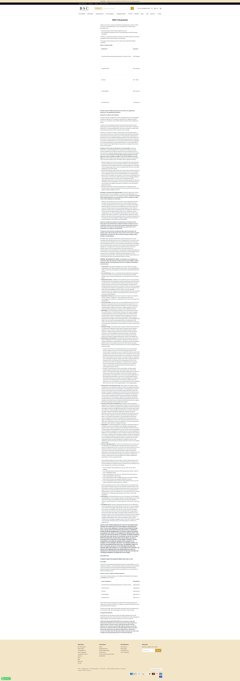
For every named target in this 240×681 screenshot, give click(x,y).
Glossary (96, 3)
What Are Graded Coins (83, 3)
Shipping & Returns (103, 648)
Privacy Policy (102, 652)
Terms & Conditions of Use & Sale (106, 654)
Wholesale (136, 13)
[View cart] (160, 8)
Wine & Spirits (124, 647)
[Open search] (152, 8)
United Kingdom (155, 669)
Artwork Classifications (104, 650)
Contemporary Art (100, 13)
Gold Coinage (90, 13)
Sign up (158, 650)
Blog (147, 13)
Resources (152, 13)
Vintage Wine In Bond (121, 13)
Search (100, 647)
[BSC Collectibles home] (84, 8)
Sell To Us (130, 13)
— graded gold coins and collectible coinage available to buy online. (120, 1)
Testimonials (91, 3)
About (142, 13)
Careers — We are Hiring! (104, 3)
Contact (159, 13)
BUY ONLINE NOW (82, 647)
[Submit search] (132, 8)
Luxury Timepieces (110, 13)
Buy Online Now (82, 13)
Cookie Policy (102, 656)
